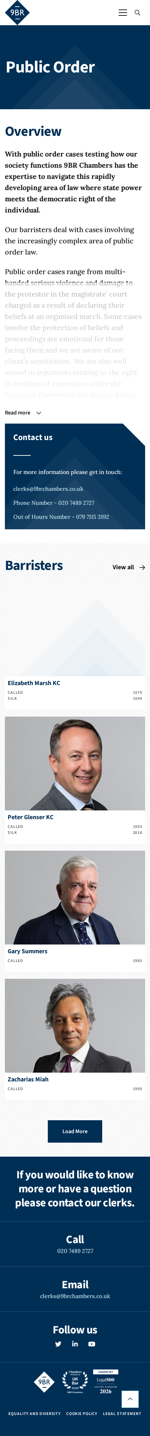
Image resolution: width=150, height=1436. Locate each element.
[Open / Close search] (137, 12)
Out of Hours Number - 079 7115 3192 (61, 516)
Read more (17, 413)
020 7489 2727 (75, 1250)
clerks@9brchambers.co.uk (48, 488)
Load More (75, 1131)
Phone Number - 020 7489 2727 (53, 502)
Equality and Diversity (34, 1413)
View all (123, 567)
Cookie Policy (81, 1413)
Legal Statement (122, 1413)
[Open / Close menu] (123, 12)
